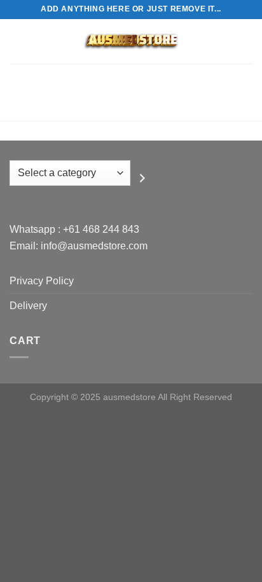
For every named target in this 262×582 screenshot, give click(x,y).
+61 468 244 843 (101, 229)
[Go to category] (142, 178)
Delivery (28, 305)
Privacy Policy (42, 280)
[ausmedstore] (131, 41)
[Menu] (17, 41)
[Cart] (246, 41)
